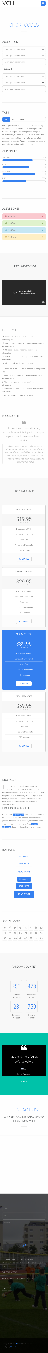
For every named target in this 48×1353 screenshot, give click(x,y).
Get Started (24, 559)
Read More (24, 856)
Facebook (10, 1288)
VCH (8, 3)
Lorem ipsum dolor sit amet (15, 49)
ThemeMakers (14, 1347)
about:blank (17, 1344)
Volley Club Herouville (24, 1324)
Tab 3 (22, 119)
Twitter (4, 1288)
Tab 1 (6, 119)
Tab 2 (14, 119)
